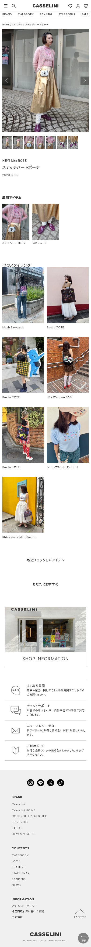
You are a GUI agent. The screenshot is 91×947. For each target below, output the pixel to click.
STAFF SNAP (67, 14)
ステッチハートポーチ (37, 25)
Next (84, 81)
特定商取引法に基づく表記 (28, 911)
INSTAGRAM (30, 782)
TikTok (60, 782)
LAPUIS (17, 828)
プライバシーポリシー (24, 906)
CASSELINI (45, 5)
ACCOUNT (77, 6)
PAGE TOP (80, 917)
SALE (85, 14)
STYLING (17, 25)
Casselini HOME (24, 810)
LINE (40, 782)
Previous (6, 81)
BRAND (7, 14)
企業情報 (17, 917)
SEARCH (13, 6)
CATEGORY (26, 14)
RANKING (46, 14)
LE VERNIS (20, 822)
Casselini (18, 804)
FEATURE (19, 867)
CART (85, 6)
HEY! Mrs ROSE (23, 834)
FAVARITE (70, 6)
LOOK (16, 861)
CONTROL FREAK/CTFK (29, 816)
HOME (6, 25)
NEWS (16, 885)
